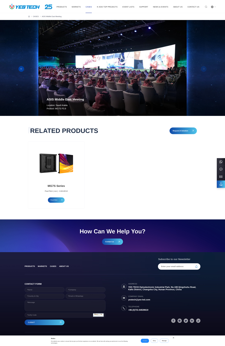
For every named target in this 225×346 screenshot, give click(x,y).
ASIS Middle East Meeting (52, 16)
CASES (89, 7)
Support (143, 7)
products (30, 266)
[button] (204, 69)
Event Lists (128, 7)
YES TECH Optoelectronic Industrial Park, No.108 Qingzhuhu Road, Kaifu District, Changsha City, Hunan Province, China (162, 288)
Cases (53, 266)
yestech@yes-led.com (139, 299)
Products (62, 7)
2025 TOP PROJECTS (108, 7)
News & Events (160, 7)
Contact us (193, 7)
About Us (178, 7)
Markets (76, 7)
